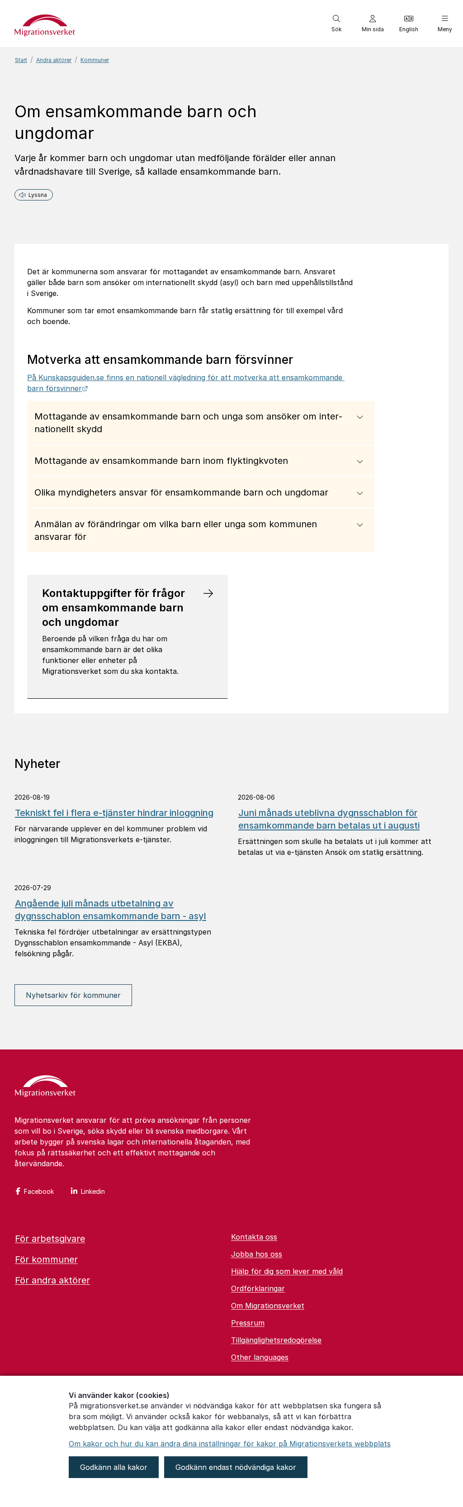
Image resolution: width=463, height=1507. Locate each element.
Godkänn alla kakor (113, 1467)
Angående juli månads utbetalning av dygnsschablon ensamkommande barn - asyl (110, 909)
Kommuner (94, 60)
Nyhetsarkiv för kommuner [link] (73, 995)
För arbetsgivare (50, 1238)
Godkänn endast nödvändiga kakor (235, 1467)
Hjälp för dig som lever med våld (287, 1271)
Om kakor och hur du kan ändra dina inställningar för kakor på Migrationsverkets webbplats (230, 1443)
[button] (336, 23)
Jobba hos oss (256, 1254)
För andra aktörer (52, 1280)
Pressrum (248, 1322)
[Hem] (45, 1087)
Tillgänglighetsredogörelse (276, 1340)
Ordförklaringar (258, 1288)
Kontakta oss (254, 1236)
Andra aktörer (53, 60)
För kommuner (46, 1259)
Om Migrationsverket (267, 1305)
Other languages (259, 1357)
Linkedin (93, 1191)
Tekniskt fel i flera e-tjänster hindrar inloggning (114, 812)
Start (21, 60)
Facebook (39, 1191)
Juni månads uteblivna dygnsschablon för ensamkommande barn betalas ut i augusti (329, 819)
